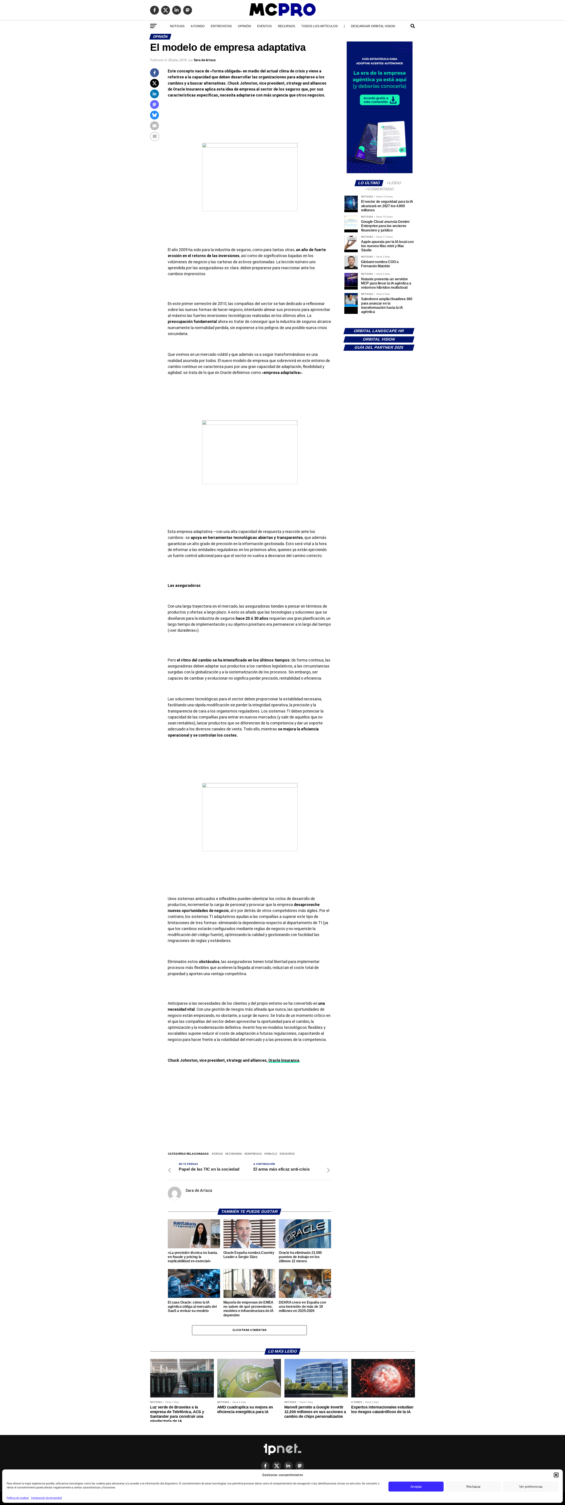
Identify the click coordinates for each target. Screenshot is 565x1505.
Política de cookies (18, 1497)
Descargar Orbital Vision (373, 26)
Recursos (286, 26)
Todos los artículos (319, 26)
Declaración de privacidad (46, 1497)
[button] (556, 1475)
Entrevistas (221, 26)
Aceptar (416, 1486)
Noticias (177, 26)
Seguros (288, 1153)
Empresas (254, 1153)
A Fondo (198, 26)
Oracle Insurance (283, 1060)
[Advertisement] (249, 1118)
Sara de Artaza (205, 60)
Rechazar (473, 1486)
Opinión (244, 26)
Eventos (264, 26)
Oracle (271, 1153)
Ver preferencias (531, 1486)
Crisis (218, 1153)
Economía (234, 1153)
